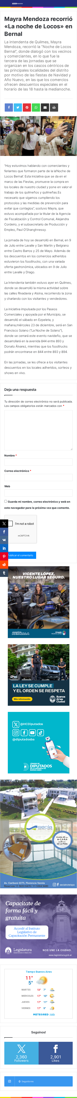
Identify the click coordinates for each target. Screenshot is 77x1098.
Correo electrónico (17, 470)
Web (7, 486)
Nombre (10, 455)
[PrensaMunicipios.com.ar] (17, 3)
